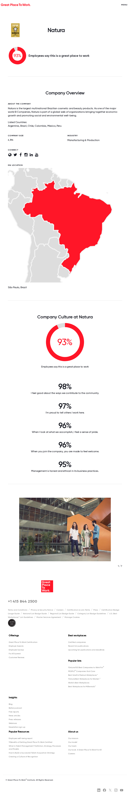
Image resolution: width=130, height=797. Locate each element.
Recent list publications (78, 646)
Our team (72, 746)
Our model (72, 742)
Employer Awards (16, 646)
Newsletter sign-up (17, 727)
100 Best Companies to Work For (86, 667)
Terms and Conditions (17, 610)
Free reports (14, 712)
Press (95, 610)
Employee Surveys (16, 650)
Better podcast (15, 708)
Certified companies (77, 642)
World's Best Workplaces (78, 683)
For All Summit (15, 654)
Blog (11, 704)
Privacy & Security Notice (42, 610)
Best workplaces (77, 635)
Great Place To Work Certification (23, 642)
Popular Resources (19, 731)
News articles (14, 716)
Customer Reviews (16, 657)
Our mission (73, 738)
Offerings (14, 635)
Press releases (15, 719)
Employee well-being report (20, 738)
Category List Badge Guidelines (91, 613)
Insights (13, 697)
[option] (65, 536)
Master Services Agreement (48, 617)
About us (73, 731)
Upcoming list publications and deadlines (86, 650)
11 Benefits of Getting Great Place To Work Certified (30, 742)
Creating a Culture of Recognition (23, 757)
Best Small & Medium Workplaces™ (83, 675)
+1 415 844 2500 (22, 601)
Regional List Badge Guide (62, 613)
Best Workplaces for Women (84, 679)
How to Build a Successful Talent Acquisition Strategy (32, 753)
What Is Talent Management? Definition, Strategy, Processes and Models (35, 747)
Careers (60, 610)
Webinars (13, 723)
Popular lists (74, 660)
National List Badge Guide (35, 613)
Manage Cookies (72, 617)
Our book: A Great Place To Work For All (84, 750)
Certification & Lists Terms (78, 610)
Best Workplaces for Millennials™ (82, 686)
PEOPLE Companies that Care (81, 671)
